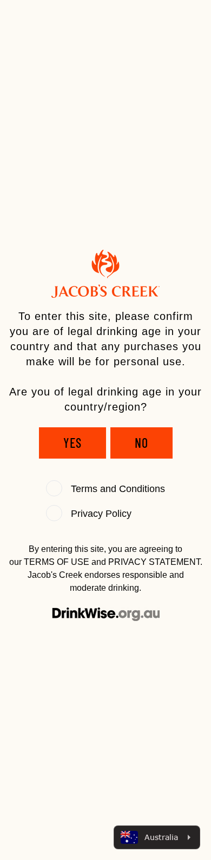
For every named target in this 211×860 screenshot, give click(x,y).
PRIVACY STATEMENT (154, 561)
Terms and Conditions (118, 488)
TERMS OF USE (56, 561)
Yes (72, 443)
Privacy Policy (101, 513)
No (141, 443)
